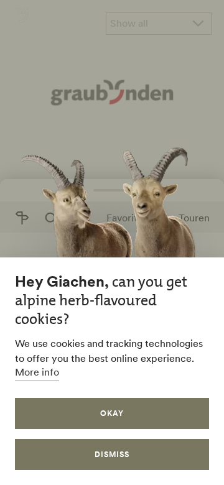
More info (37, 372)
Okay (112, 413)
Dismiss (112, 454)
